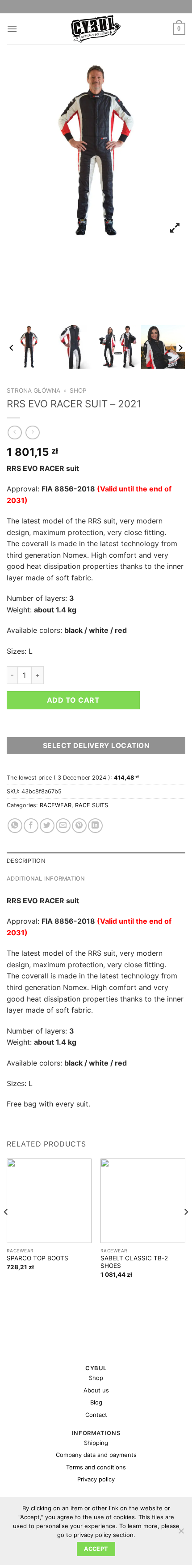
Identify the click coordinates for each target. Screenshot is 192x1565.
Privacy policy (96, 1479)
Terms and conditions (96, 1467)
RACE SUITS (91, 805)
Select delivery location (96, 745)
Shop (78, 390)
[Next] (185, 1230)
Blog (96, 1402)
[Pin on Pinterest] (79, 825)
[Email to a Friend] (63, 825)
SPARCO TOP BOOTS (37, 1258)
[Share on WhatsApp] (15, 825)
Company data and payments (96, 1454)
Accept (96, 1548)
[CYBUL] (96, 28)
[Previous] (6, 1230)
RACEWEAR (55, 805)
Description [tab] (26, 860)
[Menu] (12, 29)
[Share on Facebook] (31, 825)
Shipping (96, 1442)
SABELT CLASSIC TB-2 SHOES (134, 1262)
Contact (96, 1414)
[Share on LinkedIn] (95, 825)
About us (96, 1390)
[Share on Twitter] (47, 825)
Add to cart (73, 700)
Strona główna (33, 390)
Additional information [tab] (46, 878)
